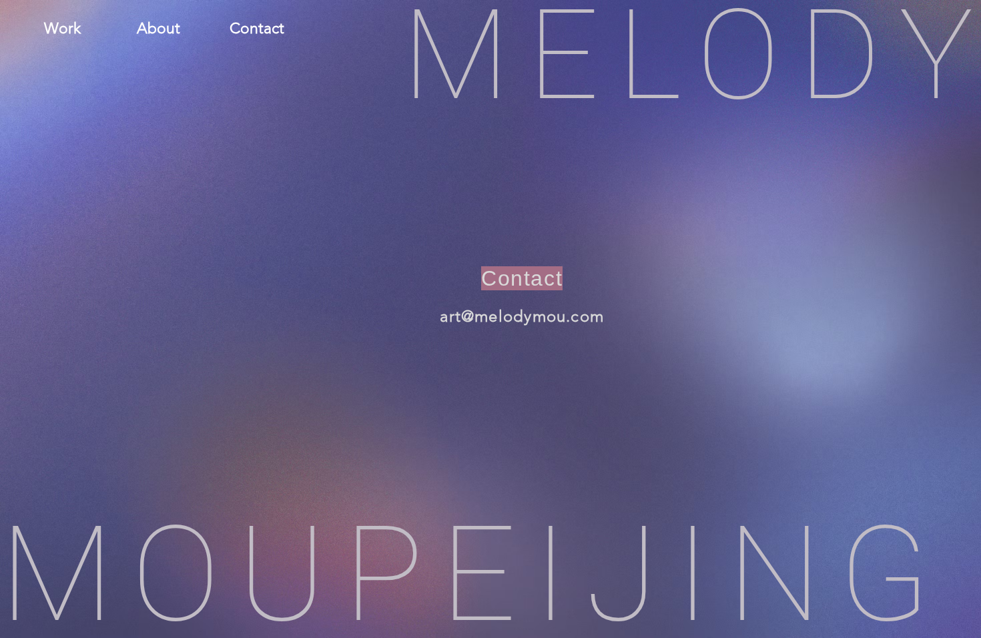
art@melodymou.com (522, 316)
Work (62, 28)
